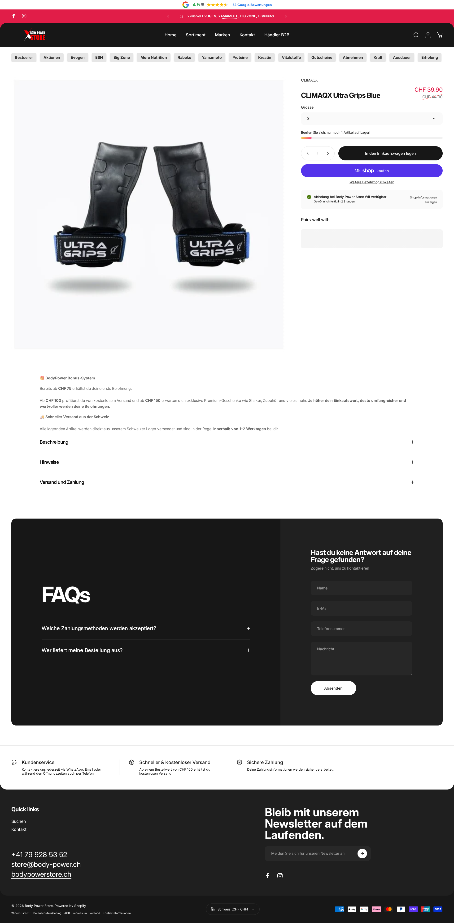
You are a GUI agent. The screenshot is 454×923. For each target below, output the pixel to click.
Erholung (429, 57)
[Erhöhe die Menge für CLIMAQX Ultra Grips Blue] (328, 153)
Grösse (307, 107)
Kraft (378, 57)
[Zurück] (169, 16)
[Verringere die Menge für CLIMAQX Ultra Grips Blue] (306, 153)
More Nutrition (153, 57)
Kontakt (18, 829)
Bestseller (24, 57)
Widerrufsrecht (21, 913)
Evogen (78, 57)
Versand (95, 913)
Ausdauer (402, 57)
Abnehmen (353, 57)
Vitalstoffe (291, 57)
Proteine (240, 57)
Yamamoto (212, 57)
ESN (99, 57)
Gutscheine (321, 57)
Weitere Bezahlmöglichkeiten (371, 182)
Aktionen (52, 57)
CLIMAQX (309, 80)
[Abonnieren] (362, 853)
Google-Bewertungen (252, 5)
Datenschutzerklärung (47, 913)
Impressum (80, 913)
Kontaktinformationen (117, 913)
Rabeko (184, 57)
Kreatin (264, 57)
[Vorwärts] (285, 16)
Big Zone (122, 57)
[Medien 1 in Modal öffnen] (148, 214)
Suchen (18, 821)
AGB (67, 913)
